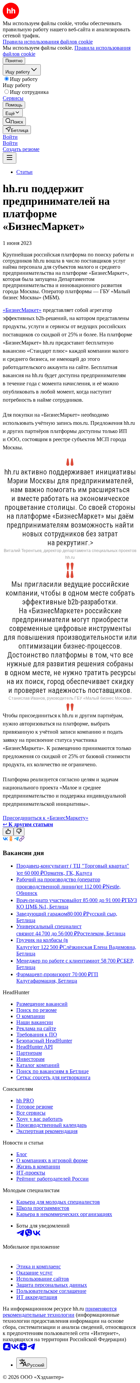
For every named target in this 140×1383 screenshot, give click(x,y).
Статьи (24, 172)
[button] (10, 137)
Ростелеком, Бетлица (101, 933)
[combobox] (31, 1363)
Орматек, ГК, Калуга (67, 873)
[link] (14, 121)
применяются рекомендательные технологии (60, 1312)
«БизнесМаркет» (22, 310)
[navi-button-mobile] (9, 158)
